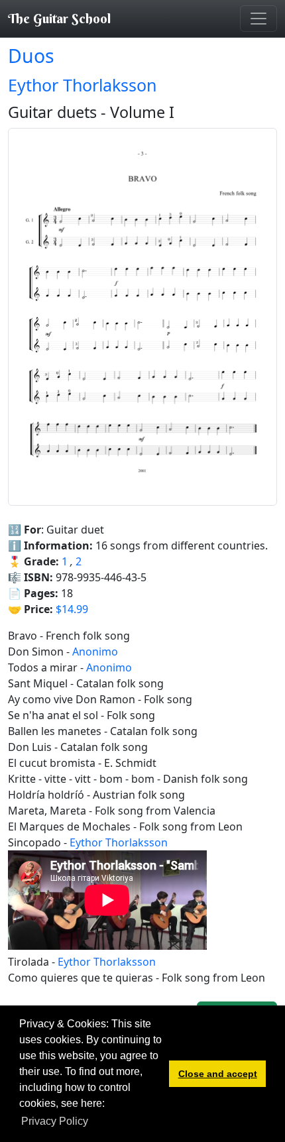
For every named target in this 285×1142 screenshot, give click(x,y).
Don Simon (36, 651)
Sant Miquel (38, 683)
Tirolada (28, 961)
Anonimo (95, 651)
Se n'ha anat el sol (53, 715)
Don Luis (30, 747)
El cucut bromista (51, 763)
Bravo (22, 635)
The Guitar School (59, 18)
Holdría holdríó (46, 794)
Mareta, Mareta (47, 810)
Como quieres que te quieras (80, 977)
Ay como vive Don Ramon (71, 699)
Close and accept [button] (217, 1073)
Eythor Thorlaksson (82, 85)
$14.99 (72, 609)
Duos (31, 55)
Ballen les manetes (54, 731)
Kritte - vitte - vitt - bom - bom (81, 778)
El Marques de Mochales (69, 826)
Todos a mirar (43, 667)
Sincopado (34, 842)
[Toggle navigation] (258, 18)
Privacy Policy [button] (54, 1121)
